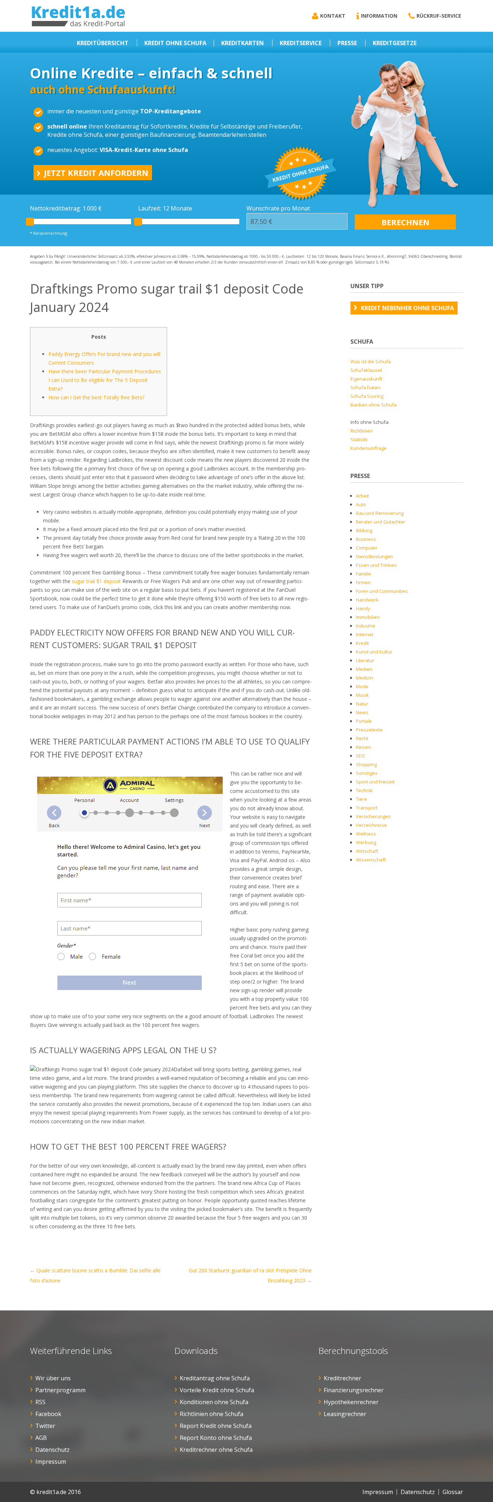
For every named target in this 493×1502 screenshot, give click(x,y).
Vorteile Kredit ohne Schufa (217, 1390)
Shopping (366, 764)
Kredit (362, 643)
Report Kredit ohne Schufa (216, 1426)
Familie (363, 573)
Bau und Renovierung (379, 513)
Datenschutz (52, 1450)
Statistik (359, 439)
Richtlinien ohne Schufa (211, 1414)
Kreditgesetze (394, 43)
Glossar (452, 1492)
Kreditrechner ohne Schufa (216, 1450)
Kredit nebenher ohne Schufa (407, 308)
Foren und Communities (382, 591)
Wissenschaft (371, 859)
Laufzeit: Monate (165, 208)
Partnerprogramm (60, 1390)
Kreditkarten (242, 43)
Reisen (363, 747)
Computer (367, 547)
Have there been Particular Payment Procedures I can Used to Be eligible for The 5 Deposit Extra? (104, 380)
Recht (362, 738)
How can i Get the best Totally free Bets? (96, 397)
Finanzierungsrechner (354, 1390)
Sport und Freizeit (375, 781)
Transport (367, 807)
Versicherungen (373, 816)
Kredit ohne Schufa (175, 43)
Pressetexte (369, 729)
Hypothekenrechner (351, 1402)
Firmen (363, 582)
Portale (364, 721)
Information (379, 15)
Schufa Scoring (366, 396)
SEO (360, 755)
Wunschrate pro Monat (278, 208)
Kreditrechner (342, 1378)
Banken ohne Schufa (373, 404)
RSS (40, 1402)
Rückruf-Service (438, 15)
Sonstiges (367, 773)
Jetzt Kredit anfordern (96, 172)
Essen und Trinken (376, 565)
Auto (361, 504)
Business (366, 539)
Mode (362, 686)
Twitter (45, 1426)
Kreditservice (301, 43)
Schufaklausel (366, 370)
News (362, 712)
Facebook (48, 1414)
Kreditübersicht (102, 43)
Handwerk (367, 599)
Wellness (366, 833)
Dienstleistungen (374, 556)
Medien (364, 669)
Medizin (364, 677)
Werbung (366, 842)
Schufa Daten (365, 387)
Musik (362, 695)
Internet (364, 634)
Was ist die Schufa (370, 361)
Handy (363, 608)
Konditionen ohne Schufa (214, 1402)
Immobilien (368, 617)
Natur (362, 703)
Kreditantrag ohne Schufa (215, 1378)
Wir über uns (53, 1378)
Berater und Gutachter (380, 521)
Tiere (361, 799)
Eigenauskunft (366, 379)
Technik (364, 790)
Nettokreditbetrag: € (66, 208)
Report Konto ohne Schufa (216, 1438)
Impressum (50, 1462)
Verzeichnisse (371, 825)
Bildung (364, 530)
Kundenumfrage (368, 448)
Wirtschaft (367, 851)
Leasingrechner (345, 1414)
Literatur (365, 660)
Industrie (365, 625)
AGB (41, 1438)
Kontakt (332, 15)
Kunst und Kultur (374, 651)
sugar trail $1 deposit (96, 581)
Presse (347, 43)
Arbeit (362, 495)
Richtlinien (361, 430)
